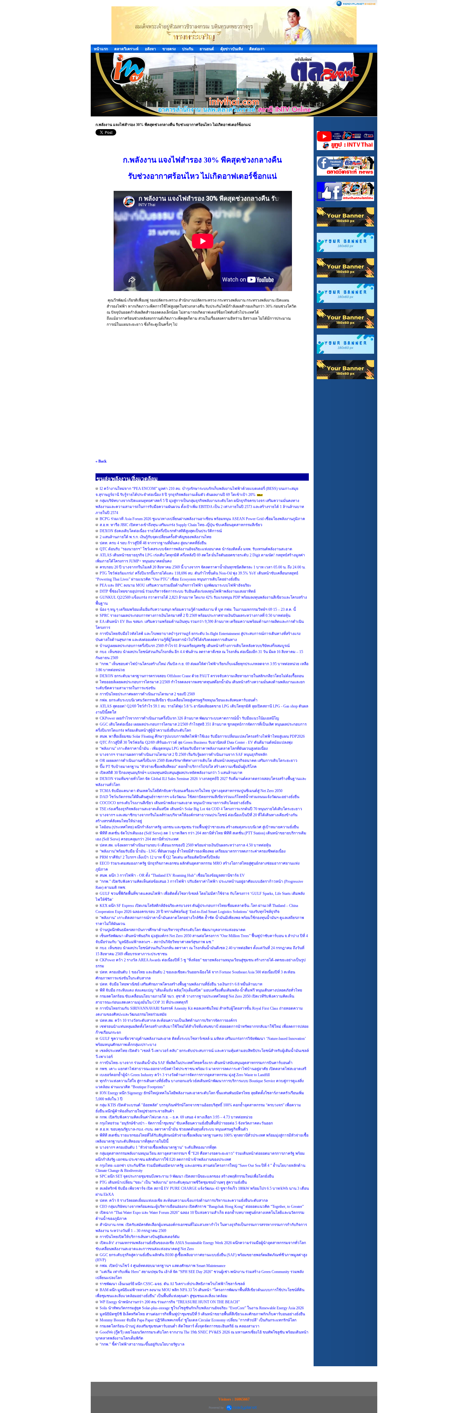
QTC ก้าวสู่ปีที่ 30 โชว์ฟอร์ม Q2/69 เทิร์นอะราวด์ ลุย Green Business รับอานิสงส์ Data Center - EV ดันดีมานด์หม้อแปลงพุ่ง (196, 742)
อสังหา (150, 49)
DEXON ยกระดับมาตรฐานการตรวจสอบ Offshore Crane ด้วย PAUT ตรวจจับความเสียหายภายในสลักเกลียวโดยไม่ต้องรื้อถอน (202, 676)
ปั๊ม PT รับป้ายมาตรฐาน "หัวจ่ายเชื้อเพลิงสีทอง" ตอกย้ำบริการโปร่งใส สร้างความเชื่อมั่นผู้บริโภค (178, 766)
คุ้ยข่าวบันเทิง (231, 49)
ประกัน (187, 49)
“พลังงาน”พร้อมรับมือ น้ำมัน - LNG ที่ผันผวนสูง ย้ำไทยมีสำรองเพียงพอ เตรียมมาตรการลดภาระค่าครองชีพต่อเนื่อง (193, 851)
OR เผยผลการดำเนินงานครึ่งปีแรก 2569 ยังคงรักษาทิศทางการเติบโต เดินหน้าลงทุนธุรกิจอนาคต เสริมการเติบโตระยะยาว (198, 760)
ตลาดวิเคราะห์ (126, 49)
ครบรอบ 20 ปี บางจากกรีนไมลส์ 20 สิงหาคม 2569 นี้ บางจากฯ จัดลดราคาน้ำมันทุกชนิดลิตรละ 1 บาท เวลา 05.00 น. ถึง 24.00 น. (203, 567)
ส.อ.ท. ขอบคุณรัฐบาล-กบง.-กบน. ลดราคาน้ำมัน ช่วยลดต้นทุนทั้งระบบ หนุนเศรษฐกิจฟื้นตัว (174, 1129)
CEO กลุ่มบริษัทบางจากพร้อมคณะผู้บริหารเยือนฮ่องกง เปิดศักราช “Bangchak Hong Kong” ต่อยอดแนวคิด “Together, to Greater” (202, 1206)
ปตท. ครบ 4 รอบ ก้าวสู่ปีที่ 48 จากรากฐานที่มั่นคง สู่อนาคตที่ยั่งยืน (153, 543)
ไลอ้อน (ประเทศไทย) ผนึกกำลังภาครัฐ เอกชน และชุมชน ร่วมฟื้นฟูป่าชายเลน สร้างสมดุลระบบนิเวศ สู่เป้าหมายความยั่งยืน (199, 827)
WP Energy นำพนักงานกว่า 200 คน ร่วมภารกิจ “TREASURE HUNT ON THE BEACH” (170, 1302)
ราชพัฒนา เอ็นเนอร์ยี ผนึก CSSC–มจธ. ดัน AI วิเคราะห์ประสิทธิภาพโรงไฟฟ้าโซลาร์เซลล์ (172, 1284)
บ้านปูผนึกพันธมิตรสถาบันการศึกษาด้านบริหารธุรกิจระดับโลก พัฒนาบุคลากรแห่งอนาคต (172, 930)
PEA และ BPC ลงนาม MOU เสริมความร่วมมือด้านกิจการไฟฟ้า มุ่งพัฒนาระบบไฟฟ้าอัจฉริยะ (175, 585)
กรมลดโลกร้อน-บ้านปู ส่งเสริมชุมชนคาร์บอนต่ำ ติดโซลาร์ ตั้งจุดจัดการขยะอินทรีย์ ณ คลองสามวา (179, 1326)
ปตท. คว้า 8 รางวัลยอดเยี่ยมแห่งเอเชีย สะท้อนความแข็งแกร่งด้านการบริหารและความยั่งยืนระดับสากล (184, 1200)
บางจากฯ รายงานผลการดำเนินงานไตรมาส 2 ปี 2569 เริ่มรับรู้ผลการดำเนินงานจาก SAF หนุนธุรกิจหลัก (183, 754)
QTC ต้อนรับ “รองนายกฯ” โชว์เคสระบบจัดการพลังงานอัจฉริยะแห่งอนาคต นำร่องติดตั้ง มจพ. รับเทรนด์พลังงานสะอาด (196, 549)
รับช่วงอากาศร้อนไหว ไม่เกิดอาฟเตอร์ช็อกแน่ (202, 176)
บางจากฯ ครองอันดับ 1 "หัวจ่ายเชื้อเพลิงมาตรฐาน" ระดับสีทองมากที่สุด (158, 1147)
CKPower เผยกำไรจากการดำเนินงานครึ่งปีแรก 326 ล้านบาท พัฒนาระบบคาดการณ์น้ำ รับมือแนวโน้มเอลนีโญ (189, 718)
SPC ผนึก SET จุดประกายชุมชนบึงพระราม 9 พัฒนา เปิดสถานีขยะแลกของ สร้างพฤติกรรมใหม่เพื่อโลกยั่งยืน (187, 1176)
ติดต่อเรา (257, 49)
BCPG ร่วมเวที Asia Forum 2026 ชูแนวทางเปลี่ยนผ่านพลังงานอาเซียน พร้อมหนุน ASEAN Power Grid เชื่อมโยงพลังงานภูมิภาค (202, 519)
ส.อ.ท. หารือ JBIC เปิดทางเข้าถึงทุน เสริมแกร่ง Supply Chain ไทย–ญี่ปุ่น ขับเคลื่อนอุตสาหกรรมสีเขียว (181, 525)
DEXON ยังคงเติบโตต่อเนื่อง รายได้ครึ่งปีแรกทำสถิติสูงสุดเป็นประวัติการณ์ (161, 531)
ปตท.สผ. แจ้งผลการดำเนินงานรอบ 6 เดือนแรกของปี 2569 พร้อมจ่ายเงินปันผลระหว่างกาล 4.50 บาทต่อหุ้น (185, 845)
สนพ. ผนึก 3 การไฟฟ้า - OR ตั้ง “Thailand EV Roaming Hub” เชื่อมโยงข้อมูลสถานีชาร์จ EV (172, 875)
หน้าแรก (101, 49)
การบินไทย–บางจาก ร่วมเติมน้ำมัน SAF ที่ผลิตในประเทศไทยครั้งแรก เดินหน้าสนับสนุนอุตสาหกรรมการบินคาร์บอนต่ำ (196, 1063)
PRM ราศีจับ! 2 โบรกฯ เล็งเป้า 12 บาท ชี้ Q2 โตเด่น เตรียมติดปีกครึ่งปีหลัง (160, 857)
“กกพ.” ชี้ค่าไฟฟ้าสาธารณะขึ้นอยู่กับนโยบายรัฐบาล (142, 1344)
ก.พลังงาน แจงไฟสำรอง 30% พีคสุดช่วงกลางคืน (202, 160)
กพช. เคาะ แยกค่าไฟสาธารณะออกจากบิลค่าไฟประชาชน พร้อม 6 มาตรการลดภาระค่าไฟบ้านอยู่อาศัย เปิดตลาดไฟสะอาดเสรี (203, 1069)
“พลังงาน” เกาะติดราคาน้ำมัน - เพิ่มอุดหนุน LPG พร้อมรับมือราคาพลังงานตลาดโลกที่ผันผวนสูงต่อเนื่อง (184, 748)
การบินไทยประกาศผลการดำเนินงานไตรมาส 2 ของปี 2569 (147, 694)
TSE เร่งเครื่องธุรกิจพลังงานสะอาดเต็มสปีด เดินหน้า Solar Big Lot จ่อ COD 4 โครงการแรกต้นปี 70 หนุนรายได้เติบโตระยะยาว (201, 809)
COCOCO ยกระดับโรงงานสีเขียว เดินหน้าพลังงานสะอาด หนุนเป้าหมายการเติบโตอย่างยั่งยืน (175, 803)
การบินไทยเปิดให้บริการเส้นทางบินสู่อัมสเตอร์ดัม (140, 1237)
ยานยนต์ (207, 49)
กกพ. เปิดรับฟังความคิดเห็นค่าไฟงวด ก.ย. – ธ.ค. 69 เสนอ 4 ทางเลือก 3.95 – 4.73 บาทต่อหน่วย (176, 1117)
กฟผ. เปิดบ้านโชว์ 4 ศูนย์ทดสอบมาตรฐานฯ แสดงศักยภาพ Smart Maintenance (162, 1265)
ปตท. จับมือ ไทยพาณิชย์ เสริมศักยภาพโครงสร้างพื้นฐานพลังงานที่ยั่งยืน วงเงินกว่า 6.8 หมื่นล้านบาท (181, 984)
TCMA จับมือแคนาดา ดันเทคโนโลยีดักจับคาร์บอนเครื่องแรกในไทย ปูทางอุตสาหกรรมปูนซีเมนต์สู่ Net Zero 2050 (191, 791)
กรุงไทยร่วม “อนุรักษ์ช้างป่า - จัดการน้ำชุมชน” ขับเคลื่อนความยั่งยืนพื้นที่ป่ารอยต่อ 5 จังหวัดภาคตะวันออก (186, 1123)
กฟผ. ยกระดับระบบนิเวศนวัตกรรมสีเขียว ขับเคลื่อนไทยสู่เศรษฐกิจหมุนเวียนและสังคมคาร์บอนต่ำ (179, 700)
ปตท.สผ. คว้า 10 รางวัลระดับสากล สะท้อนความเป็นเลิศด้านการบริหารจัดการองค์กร (168, 1020)
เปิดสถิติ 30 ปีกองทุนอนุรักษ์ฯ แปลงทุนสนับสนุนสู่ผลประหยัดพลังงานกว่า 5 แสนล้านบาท (171, 772)
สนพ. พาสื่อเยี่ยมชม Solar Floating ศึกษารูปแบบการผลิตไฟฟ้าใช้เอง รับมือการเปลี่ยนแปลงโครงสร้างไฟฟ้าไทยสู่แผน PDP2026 (202, 736)
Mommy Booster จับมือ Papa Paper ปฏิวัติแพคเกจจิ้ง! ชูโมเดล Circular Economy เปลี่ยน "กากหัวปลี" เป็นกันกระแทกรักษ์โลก (198, 1320)
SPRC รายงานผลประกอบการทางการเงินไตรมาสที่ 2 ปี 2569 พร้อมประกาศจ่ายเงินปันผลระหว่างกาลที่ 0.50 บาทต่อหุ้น (195, 615)
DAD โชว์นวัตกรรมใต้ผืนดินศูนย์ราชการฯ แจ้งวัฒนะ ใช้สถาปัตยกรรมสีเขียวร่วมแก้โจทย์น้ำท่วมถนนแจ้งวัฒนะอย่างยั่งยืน (199, 797)
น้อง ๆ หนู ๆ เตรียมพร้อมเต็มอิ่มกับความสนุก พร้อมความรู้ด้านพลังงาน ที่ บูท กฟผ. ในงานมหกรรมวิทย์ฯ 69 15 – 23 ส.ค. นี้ (198, 609)
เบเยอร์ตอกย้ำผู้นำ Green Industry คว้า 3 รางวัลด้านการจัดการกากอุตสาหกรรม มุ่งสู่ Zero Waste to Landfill (185, 1075)
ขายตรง (169, 49)
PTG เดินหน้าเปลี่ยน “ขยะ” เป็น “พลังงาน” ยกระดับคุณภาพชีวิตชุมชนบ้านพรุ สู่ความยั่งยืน (173, 1182)
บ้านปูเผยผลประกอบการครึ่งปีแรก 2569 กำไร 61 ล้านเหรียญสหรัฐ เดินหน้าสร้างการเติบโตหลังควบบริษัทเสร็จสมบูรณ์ (195, 646)
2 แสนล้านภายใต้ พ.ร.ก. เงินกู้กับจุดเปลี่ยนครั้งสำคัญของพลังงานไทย (155, 537)
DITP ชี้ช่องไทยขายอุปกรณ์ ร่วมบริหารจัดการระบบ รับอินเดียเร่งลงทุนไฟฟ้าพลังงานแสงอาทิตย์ (178, 591)
